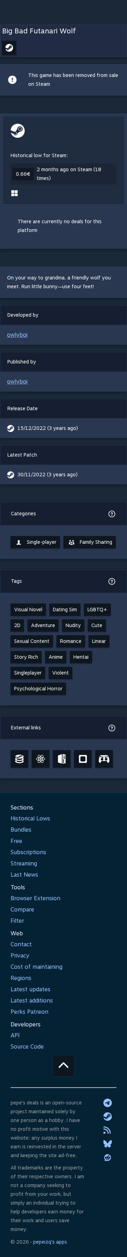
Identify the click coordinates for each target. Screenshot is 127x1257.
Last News (24, 874)
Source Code (27, 1046)
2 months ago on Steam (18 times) (69, 174)
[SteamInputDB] (104, 759)
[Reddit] (107, 1157)
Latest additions (32, 1000)
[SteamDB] (19, 759)
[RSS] (107, 1130)
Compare (22, 909)
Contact (21, 944)
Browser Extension (35, 898)
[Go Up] (63, 1066)
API (15, 1035)
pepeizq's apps (50, 1242)
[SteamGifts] (83, 759)
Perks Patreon (29, 1011)
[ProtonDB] (40, 759)
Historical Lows (30, 818)
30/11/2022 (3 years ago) (48, 474)
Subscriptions (28, 852)
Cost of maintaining (36, 966)
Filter (17, 920)
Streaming (24, 863)
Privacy (20, 955)
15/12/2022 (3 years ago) (48, 428)
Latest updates (30, 989)
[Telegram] (107, 1102)
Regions (21, 978)
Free (16, 841)
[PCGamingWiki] (62, 759)
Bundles (21, 829)
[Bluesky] (107, 1144)
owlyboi (17, 334)
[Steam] (107, 1116)
